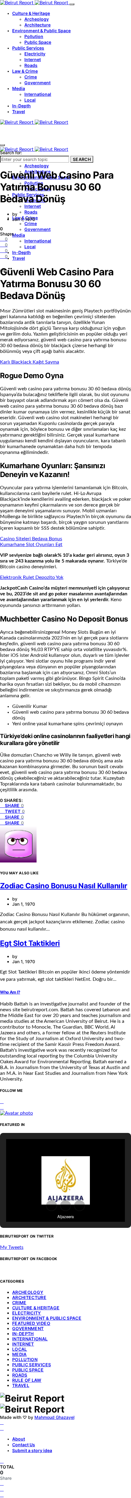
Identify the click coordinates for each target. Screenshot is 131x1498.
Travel (18, 111)
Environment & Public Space (41, 30)
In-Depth (21, 105)
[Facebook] (2, 1422)
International (37, 94)
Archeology (36, 19)
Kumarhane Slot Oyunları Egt (31, 544)
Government (37, 82)
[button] (51, 1205)
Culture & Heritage (31, 13)
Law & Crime (25, 71)
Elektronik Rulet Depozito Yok (31, 577)
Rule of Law (26, 1380)
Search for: (11, 152)
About (18, 1438)
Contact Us (23, 1444)
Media (18, 88)
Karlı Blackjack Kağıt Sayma (29, 362)
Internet (32, 59)
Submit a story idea (32, 1450)
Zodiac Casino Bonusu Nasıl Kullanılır (63, 885)
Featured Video (31, 1323)
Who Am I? (10, 992)
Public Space (37, 42)
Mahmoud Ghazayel (54, 1417)
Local (30, 100)
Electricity (34, 53)
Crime (30, 76)
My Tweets (11, 1247)
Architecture (37, 24)
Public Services (28, 48)
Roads (30, 65)
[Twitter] (2, 1428)
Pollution (33, 36)
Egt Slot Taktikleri (30, 943)
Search (82, 159)
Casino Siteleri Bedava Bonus (31, 538)
